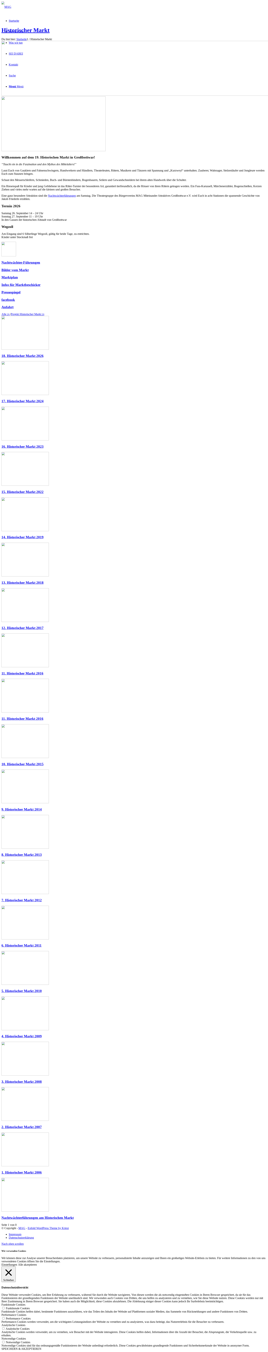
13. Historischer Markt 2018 (22, 583)
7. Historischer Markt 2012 (21, 900)
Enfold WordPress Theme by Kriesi (48, 1228)
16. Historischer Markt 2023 (22, 446)
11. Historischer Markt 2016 (22, 673)
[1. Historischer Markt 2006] (25, 1165)
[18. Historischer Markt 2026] (25, 348)
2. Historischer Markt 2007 (21, 1127)
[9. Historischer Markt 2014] (25, 802)
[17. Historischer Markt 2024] (25, 394)
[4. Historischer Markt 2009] (25, 1029)
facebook (8, 300)
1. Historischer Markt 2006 (21, 1172)
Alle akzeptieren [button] (27, 1264)
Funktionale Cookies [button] (13, 1304)
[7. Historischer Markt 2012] (25, 893)
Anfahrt (7, 307)
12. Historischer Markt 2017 (22, 628)
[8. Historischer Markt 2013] (25, 847)
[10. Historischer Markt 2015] (25, 757)
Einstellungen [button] (9, 1264)
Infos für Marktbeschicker (20, 285)
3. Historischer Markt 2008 (21, 1082)
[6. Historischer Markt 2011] (25, 938)
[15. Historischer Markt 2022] (25, 484)
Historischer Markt (25, 30)
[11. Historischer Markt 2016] (25, 666)
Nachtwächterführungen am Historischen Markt (37, 1218)
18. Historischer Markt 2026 (22, 356)
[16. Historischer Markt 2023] (25, 439)
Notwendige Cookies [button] (13, 1338)
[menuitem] (138, 1234)
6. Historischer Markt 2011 (21, 945)
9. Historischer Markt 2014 (21, 809)
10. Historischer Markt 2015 (22, 764)
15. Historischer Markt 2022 (22, 492)
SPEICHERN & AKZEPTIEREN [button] (21, 1348)
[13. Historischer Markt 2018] (25, 575)
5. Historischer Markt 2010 (21, 991)
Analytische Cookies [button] (13, 1325)
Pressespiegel (10, 292)
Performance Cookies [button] (13, 1314)
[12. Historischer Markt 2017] (25, 620)
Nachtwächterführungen (62, 195)
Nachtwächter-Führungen (20, 262)
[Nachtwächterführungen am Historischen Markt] (25, 1210)
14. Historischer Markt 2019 (22, 537)
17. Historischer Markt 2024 (22, 401)
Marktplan (9, 277)
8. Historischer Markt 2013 (21, 855)
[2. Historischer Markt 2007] (25, 1119)
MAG (21, 1228)
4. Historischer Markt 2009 (21, 1036)
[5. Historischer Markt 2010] (25, 983)
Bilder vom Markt (15, 270)
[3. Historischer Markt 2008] (25, 1074)
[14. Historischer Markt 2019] (25, 530)
